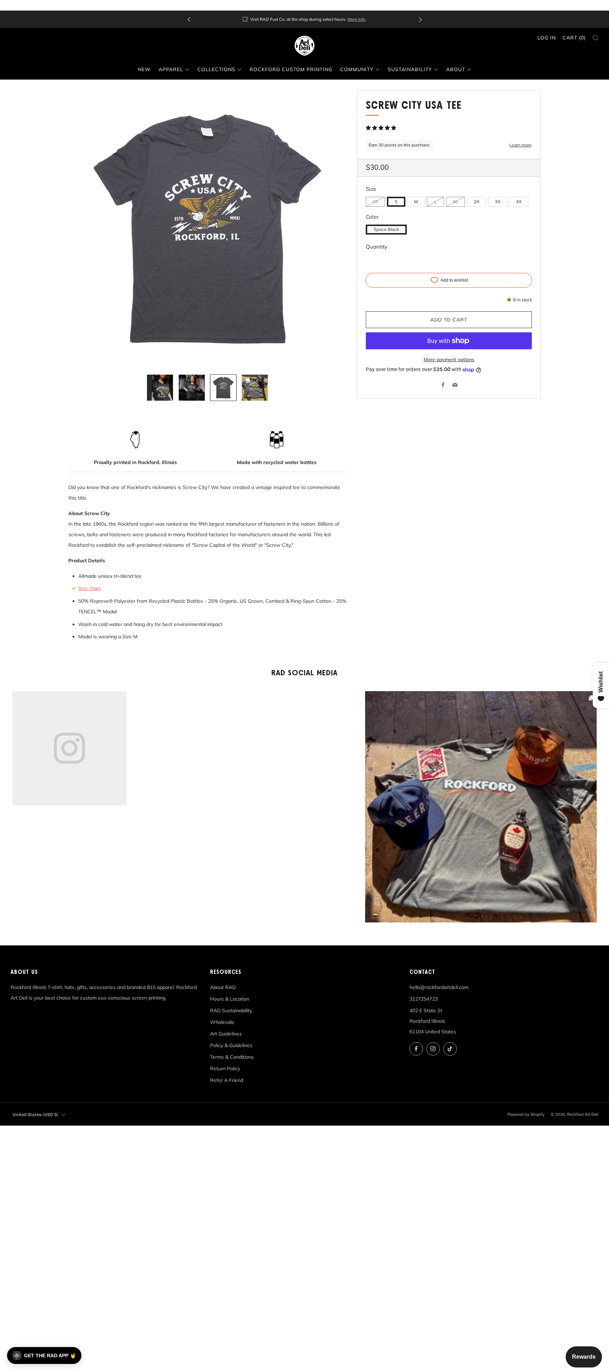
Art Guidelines (226, 1034)
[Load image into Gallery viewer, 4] (254, 387)
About (455, 69)
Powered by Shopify (526, 1114)
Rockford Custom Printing (291, 69)
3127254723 (424, 999)
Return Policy (225, 1068)
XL (455, 201)
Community (357, 69)
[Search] (595, 38)
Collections (216, 69)
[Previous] (188, 19)
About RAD (223, 987)
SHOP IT (481, 807)
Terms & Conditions (232, 1057)
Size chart (89, 588)
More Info (356, 19)
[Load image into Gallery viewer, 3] (223, 387)
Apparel (171, 69)
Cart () (574, 38)
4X (519, 201)
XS (375, 201)
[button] (382, 128)
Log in (546, 38)
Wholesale (222, 1022)
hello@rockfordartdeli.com (439, 987)
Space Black (386, 229)
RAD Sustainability (231, 1010)
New (144, 69)
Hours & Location (229, 999)
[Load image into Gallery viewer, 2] (191, 387)
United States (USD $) (35, 1114)
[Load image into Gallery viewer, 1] (160, 387)
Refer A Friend (226, 1080)
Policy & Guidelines (231, 1045)
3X (497, 201)
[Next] (420, 19)
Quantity (376, 246)
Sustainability (410, 69)
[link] (481, 806)
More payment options (449, 359)
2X (476, 201)
